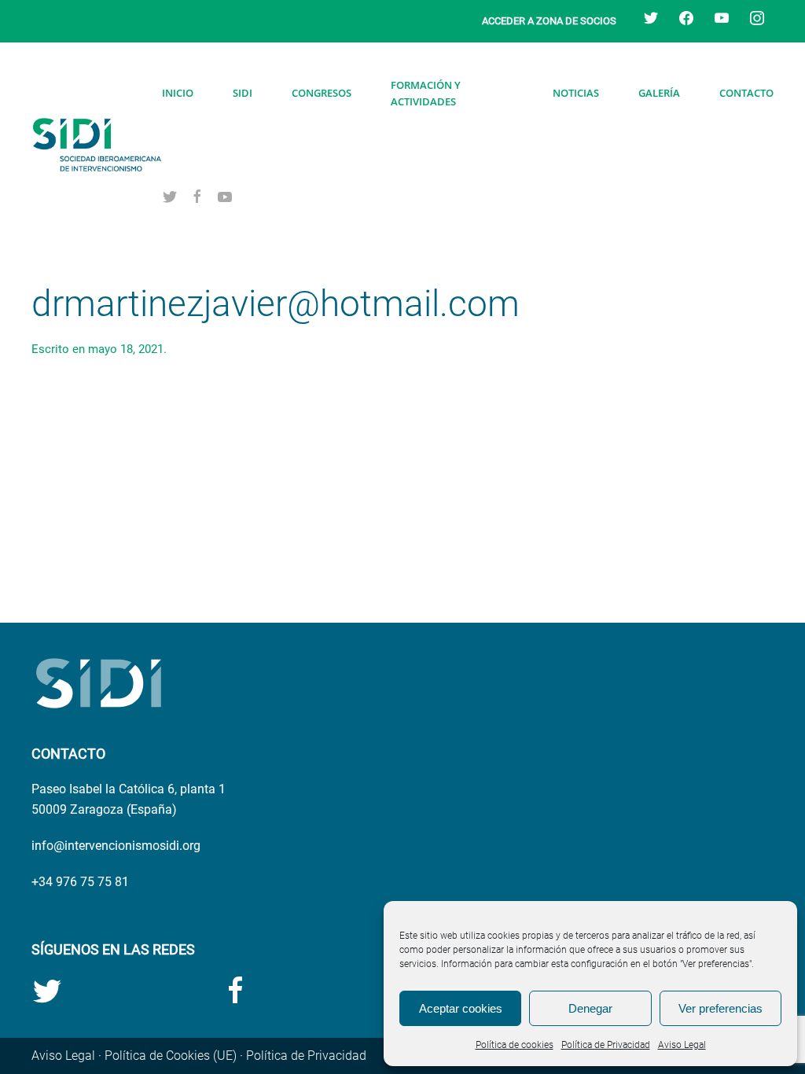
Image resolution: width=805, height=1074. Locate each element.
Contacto (746, 93)
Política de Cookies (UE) (171, 1055)
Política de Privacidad (605, 1044)
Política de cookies (514, 1044)
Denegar (590, 1008)
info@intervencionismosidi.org (115, 845)
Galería (659, 93)
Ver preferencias (720, 1008)
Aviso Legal (682, 1044)
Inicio (177, 93)
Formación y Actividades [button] (426, 93)
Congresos (321, 93)
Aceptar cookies (460, 1008)
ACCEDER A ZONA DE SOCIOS (549, 21)
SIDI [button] (242, 93)
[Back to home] (96, 144)
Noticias (576, 93)
